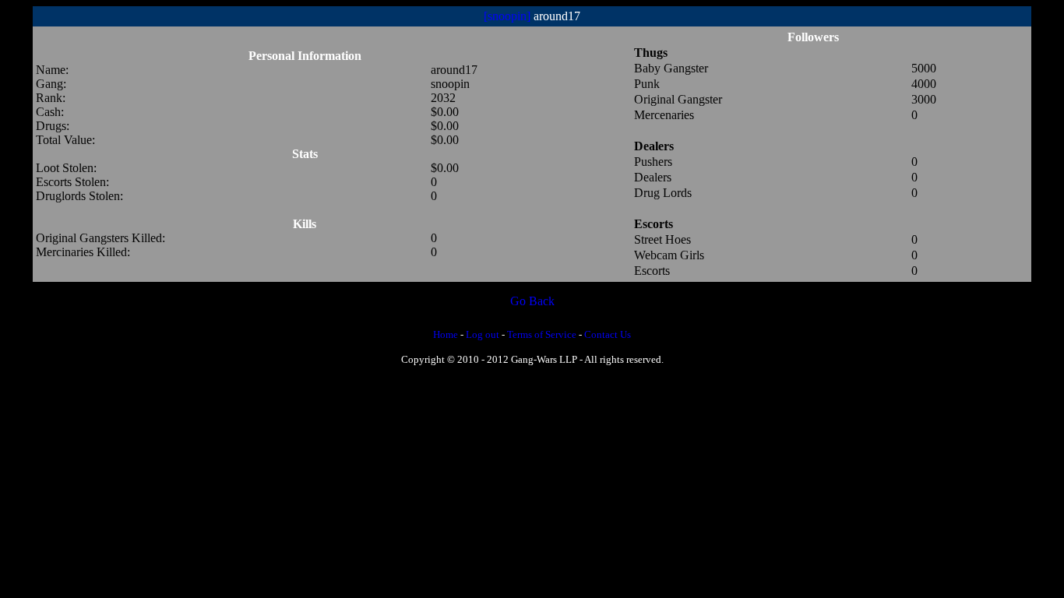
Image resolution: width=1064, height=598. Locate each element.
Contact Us (607, 334)
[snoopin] (507, 16)
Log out (482, 334)
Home (445, 334)
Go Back (532, 301)
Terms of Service (541, 334)
